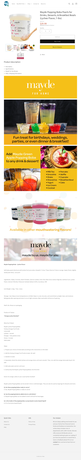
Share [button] (43, 54)
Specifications (10, 69)
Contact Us (7, 424)
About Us (6, 421)
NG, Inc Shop (42, 456)
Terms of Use (32, 421)
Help (5, 427)
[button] (21, 3)
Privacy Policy (32, 424)
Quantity (42, 28)
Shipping (42, 25)
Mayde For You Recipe (12, 71)
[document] (20, 27)
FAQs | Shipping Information (14, 73)
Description (9, 66)
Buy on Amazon (57, 47)
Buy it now (57, 41)
